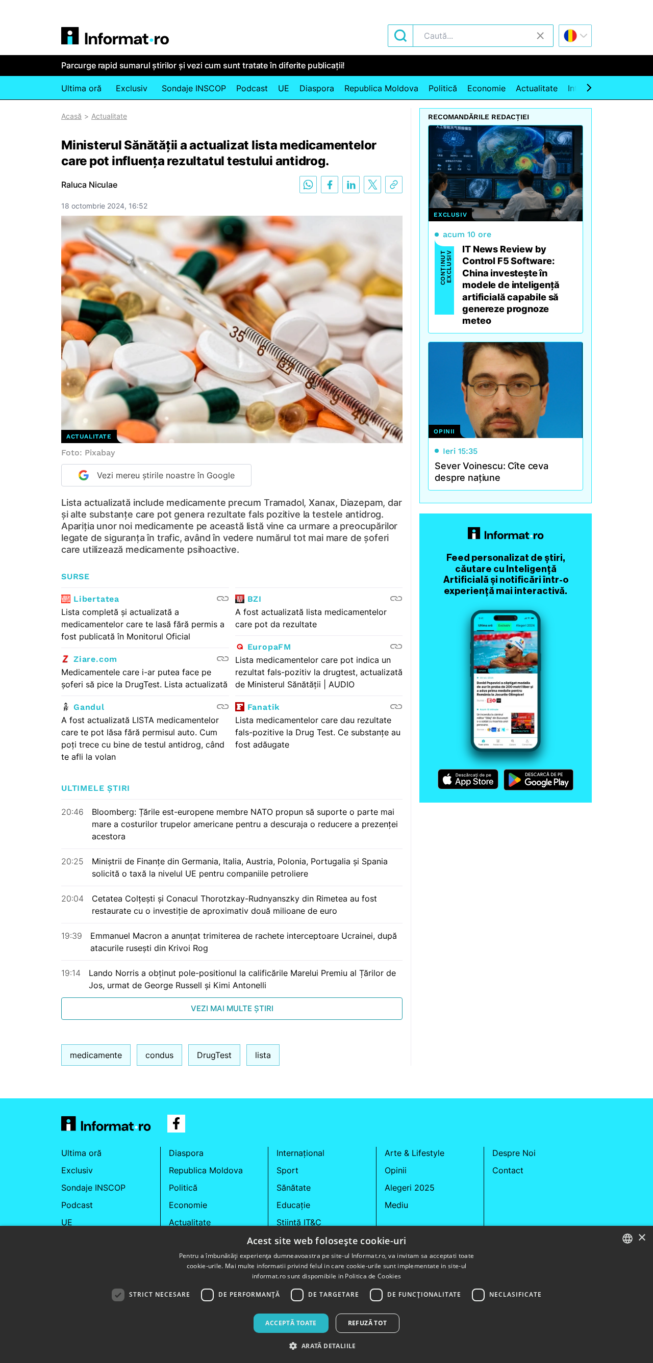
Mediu (396, 1205)
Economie (486, 88)
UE (283, 88)
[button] (326, 1346)
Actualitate (537, 88)
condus (159, 1055)
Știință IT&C (299, 1222)
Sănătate (294, 1187)
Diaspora (316, 88)
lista (263, 1055)
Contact (507, 1170)
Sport (287, 1170)
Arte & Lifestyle (414, 1153)
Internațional (300, 1153)
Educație (293, 1205)
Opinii (396, 1170)
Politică (443, 88)
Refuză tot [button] (367, 1323)
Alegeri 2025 (410, 1187)
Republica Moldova (381, 88)
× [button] (641, 1238)
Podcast (252, 88)
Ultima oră (81, 88)
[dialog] (326, 1294)
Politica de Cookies (373, 1276)
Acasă (71, 116)
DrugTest (214, 1055)
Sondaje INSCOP (194, 88)
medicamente (96, 1055)
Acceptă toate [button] (290, 1323)
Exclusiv (131, 88)
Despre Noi (514, 1153)
